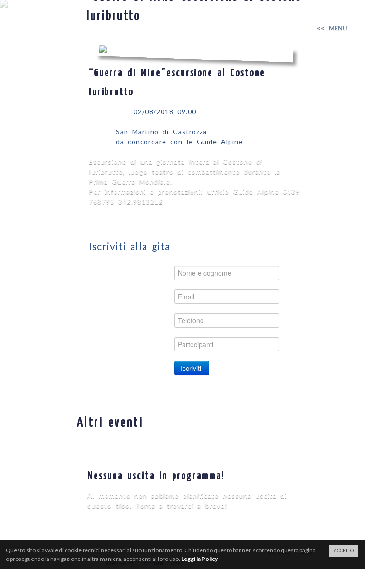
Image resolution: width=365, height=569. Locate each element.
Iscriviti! (192, 368)
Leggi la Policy (199, 558)
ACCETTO (344, 550)
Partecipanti (144, 344)
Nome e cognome (133, 273)
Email (156, 296)
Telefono (149, 320)
